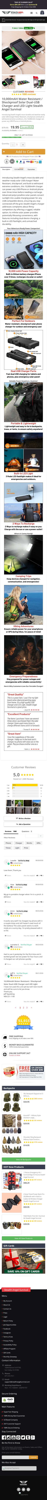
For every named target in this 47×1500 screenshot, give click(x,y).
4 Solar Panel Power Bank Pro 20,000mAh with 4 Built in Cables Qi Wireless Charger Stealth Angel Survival (34, 1197)
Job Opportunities (9, 1325)
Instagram (7, 1333)
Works (29, 843)
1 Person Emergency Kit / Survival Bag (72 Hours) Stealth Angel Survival (34, 1174)
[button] (38, 875)
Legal (5, 1317)
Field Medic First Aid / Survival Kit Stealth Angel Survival (34, 1217)
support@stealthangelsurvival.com (17, 1382)
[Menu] (31, 13)
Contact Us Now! (14, 1055)
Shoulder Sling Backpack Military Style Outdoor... (32, 1138)
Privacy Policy (8, 1341)
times (8, 848)
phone (8, 843)
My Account (7, 1301)
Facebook (6, 1329)
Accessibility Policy (10, 1345)
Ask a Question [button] (24, 824)
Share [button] (9, 875)
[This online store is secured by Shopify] (8, 1400)
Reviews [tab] (18, 169)
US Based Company (11, 1420)
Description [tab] (6, 169)
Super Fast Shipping (11, 1412)
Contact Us (7, 1309)
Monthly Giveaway (10, 1357)
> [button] (31, 1007)
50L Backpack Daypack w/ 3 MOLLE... (33, 1094)
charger (19, 843)
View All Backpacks (23, 1159)
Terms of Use (8, 1337)
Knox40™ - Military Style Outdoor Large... (32, 1116)
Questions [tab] (25, 831)
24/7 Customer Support (12, 1424)
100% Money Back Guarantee (14, 1416)
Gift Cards (6, 1353)
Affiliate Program (9, 1349)
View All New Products (24, 1238)
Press (5, 1313)
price (26, 848)
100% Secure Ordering (12, 1428)
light (17, 848)
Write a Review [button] (24, 818)
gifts (38, 843)
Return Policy (8, 1321)
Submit (33, 1457)
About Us (6, 1305)
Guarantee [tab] (31, 169)
